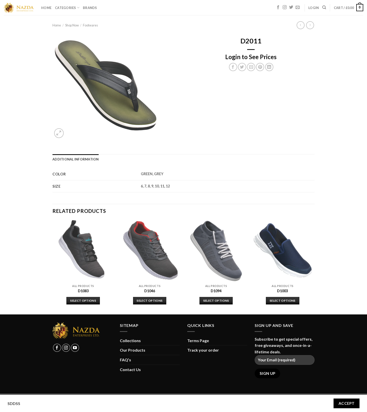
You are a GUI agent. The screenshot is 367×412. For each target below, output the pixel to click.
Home (46, 8)
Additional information (75, 159)
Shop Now (72, 25)
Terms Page (198, 340)
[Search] (324, 7)
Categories (65, 8)
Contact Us (130, 369)
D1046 (149, 291)
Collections (130, 340)
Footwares (90, 25)
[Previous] (52, 267)
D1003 (282, 291)
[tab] (75, 159)
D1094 (216, 291)
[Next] (313, 267)
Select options (83, 300)
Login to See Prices (251, 56)
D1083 (83, 291)
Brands (90, 8)
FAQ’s (125, 359)
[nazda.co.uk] (19, 7)
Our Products (132, 350)
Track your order (203, 350)
